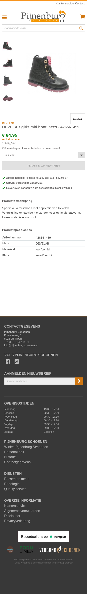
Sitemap (68, 562)
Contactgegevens (17, 462)
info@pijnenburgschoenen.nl (21, 345)
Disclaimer (12, 516)
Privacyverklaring (17, 521)
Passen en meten (17, 479)
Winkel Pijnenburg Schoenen (26, 447)
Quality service (15, 489)
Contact (80, 3)
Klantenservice (65, 3)
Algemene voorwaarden (22, 510)
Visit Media (57, 562)
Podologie (12, 484)
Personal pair (14, 452)
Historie (10, 457)
